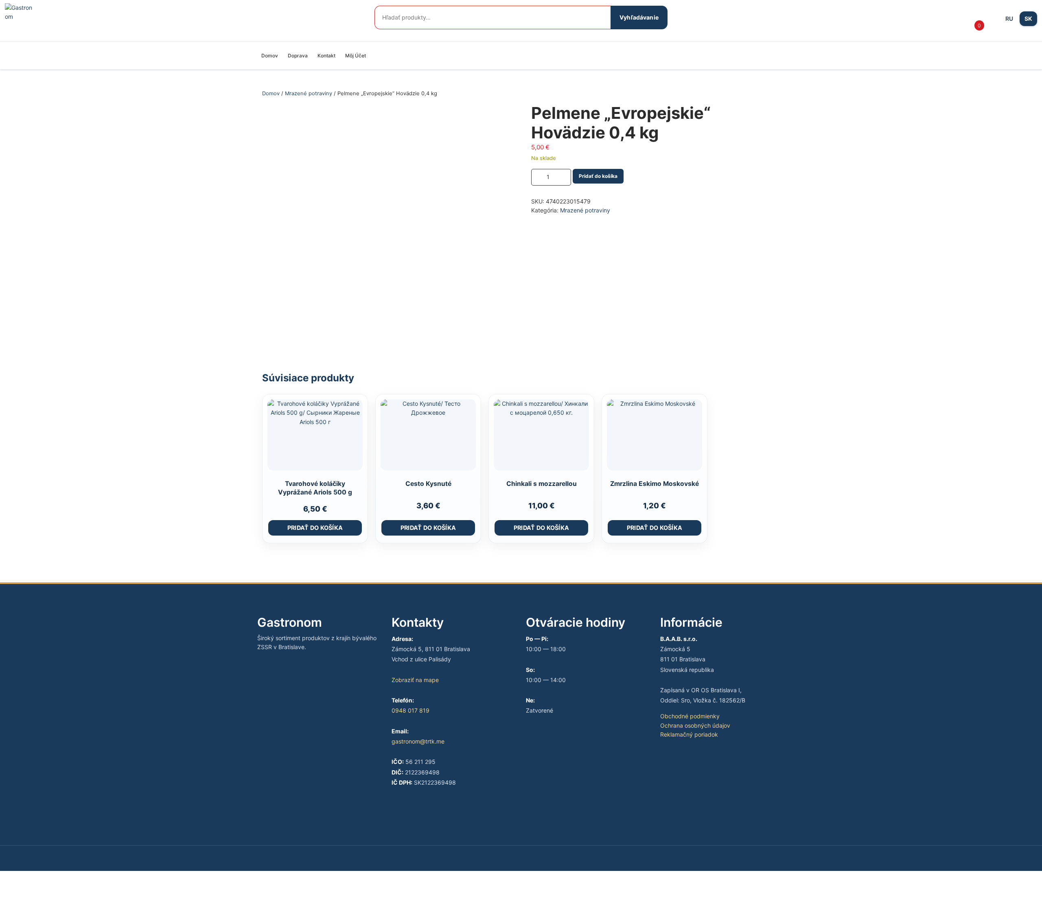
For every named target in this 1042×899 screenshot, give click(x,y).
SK (1028, 18)
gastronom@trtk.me (418, 741)
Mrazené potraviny (308, 93)
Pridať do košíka (598, 176)
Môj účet (355, 55)
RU (1009, 18)
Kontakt (326, 55)
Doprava (298, 55)
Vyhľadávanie (639, 17)
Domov (269, 55)
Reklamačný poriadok (689, 734)
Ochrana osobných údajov (695, 725)
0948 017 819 (410, 710)
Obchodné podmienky (690, 716)
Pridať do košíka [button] (315, 527)
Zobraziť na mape (415, 679)
